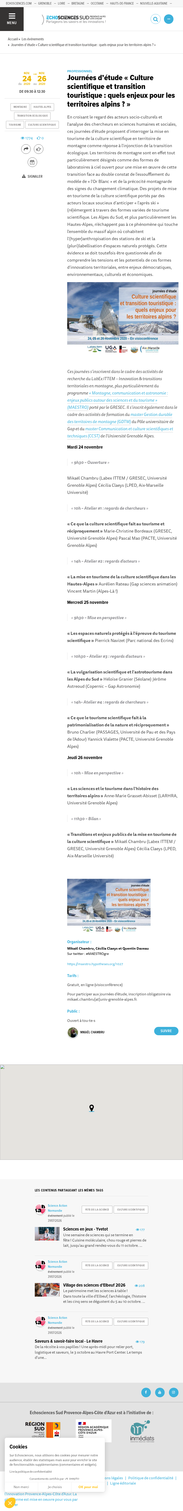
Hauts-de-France (122, 3)
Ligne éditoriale (123, 1483)
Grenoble (44, 3)
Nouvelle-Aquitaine (153, 3)
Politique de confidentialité (150, 1478)
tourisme (15, 125)
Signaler (35, 176)
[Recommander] (38, 149)
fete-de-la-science (97, 1209)
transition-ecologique (32, 116)
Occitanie (97, 3)
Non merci (21, 1487)
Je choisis (55, 1487)
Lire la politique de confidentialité (31, 1471)
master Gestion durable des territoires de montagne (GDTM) (119, 418)
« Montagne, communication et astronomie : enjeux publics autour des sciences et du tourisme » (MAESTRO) (117, 399)
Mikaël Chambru (92, 1032)
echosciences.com (19, 3)
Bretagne (77, 3)
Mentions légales (109, 1478)
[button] (10, 1503)
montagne (20, 107)
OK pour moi (88, 1487)
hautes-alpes (42, 107)
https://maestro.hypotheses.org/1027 (95, 964)
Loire (61, 3)
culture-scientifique (42, 125)
